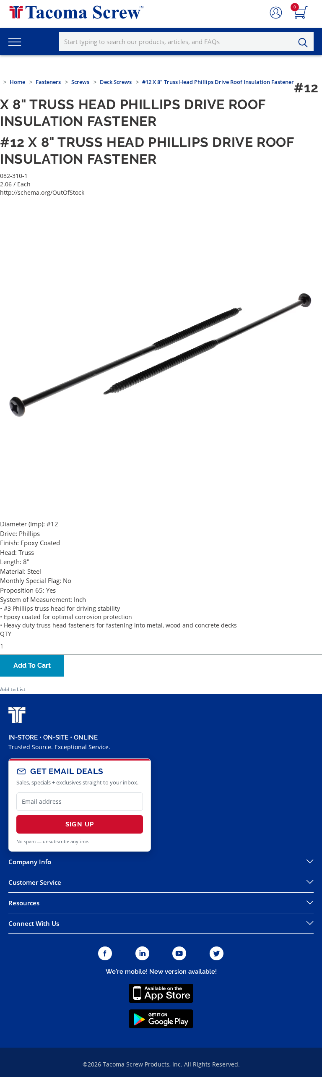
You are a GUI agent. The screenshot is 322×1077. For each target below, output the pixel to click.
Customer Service (34, 882)
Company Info (29, 861)
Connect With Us (33, 923)
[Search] (305, 43)
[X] (217, 953)
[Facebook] (105, 953)
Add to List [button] (13, 689)
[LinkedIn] (142, 953)
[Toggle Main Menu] (14, 42)
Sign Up (79, 824)
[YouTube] (179, 953)
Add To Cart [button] (32, 665)
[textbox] (186, 41)
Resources (23, 903)
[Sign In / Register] (275, 13)
